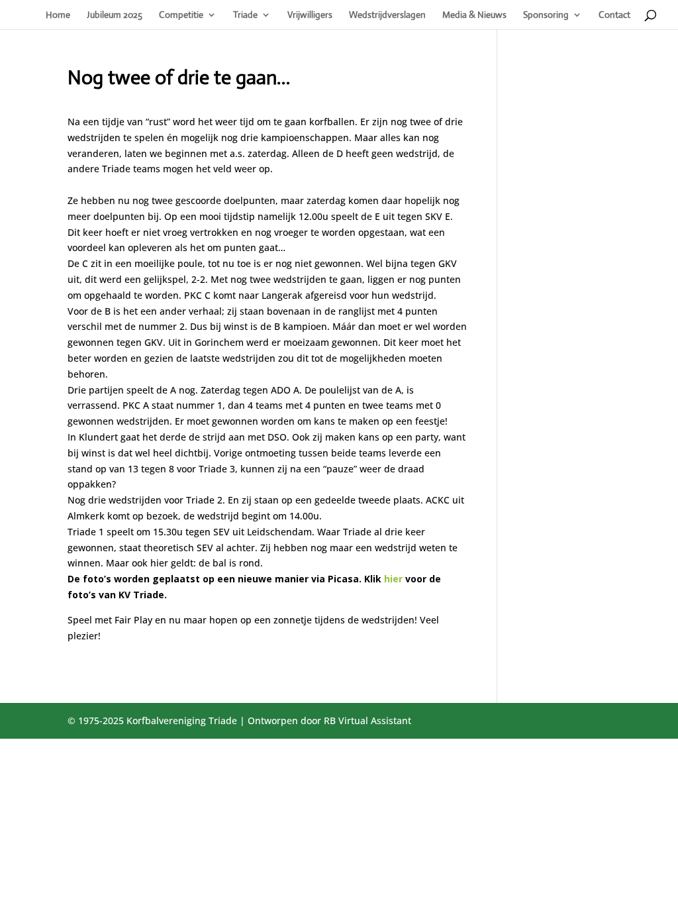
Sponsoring (546, 15)
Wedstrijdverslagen (387, 15)
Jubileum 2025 (114, 15)
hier (393, 578)
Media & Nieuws (474, 15)
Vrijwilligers (309, 15)
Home (58, 15)
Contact (614, 15)
